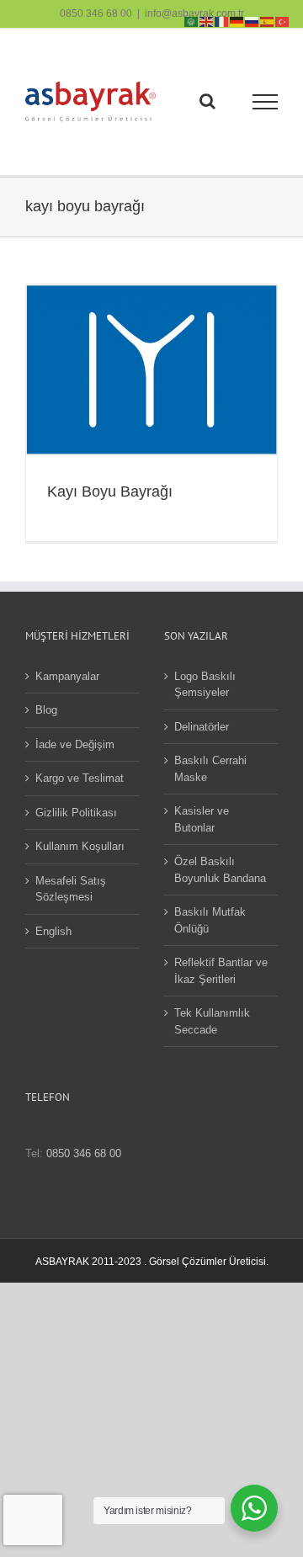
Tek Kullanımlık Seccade (212, 1021)
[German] (237, 20)
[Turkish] (282, 20)
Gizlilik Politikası (76, 812)
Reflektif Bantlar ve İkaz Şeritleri (221, 971)
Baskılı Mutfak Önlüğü (210, 920)
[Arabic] (191, 20)
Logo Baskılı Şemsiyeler (205, 684)
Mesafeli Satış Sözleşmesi (70, 889)
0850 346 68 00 (96, 13)
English (53, 931)
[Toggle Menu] (265, 101)
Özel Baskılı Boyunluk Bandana (220, 870)
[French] (222, 20)
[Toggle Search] (207, 101)
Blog (46, 710)
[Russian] (252, 20)
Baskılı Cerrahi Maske (210, 769)
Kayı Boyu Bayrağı (110, 491)
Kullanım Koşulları (80, 846)
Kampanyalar (67, 676)
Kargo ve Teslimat (79, 778)
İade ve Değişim (74, 744)
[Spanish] (267, 20)
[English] (207, 20)
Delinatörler (201, 726)
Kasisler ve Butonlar (201, 819)
